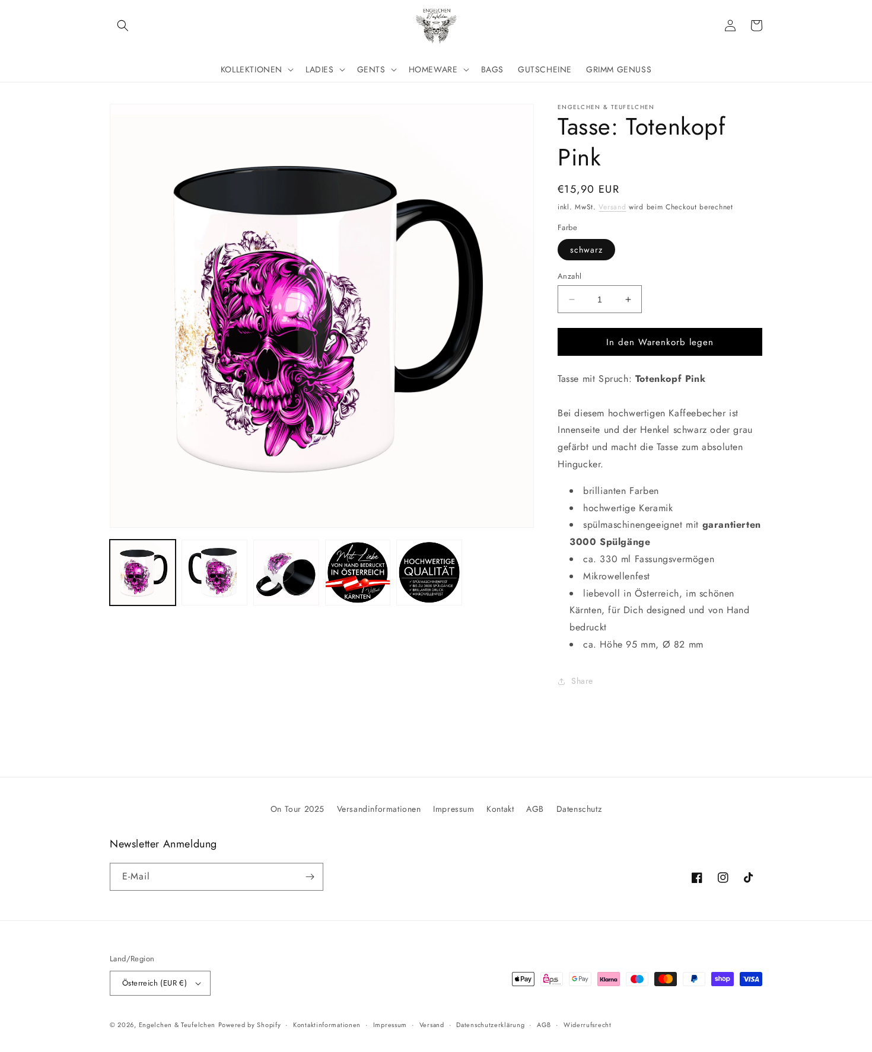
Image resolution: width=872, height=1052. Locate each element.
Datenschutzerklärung (490, 1024)
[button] (123, 25)
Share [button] (582, 681)
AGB (535, 809)
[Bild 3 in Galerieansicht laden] (286, 572)
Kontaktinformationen (327, 1024)
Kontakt (500, 809)
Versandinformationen (379, 809)
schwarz (586, 250)
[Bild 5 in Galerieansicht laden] (429, 572)
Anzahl (569, 276)
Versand (612, 207)
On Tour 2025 (297, 809)
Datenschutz (579, 809)
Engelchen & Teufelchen (177, 1024)
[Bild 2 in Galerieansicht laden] (214, 572)
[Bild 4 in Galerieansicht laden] (358, 572)
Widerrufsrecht (588, 1024)
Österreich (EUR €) (154, 983)
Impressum (453, 809)
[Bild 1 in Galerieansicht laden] (143, 572)
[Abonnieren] (310, 877)
